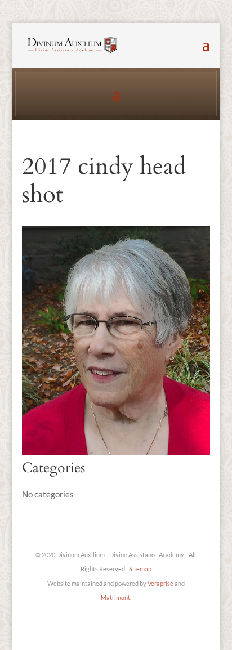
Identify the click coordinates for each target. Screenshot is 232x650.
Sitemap (140, 568)
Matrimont (115, 597)
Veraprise (160, 583)
